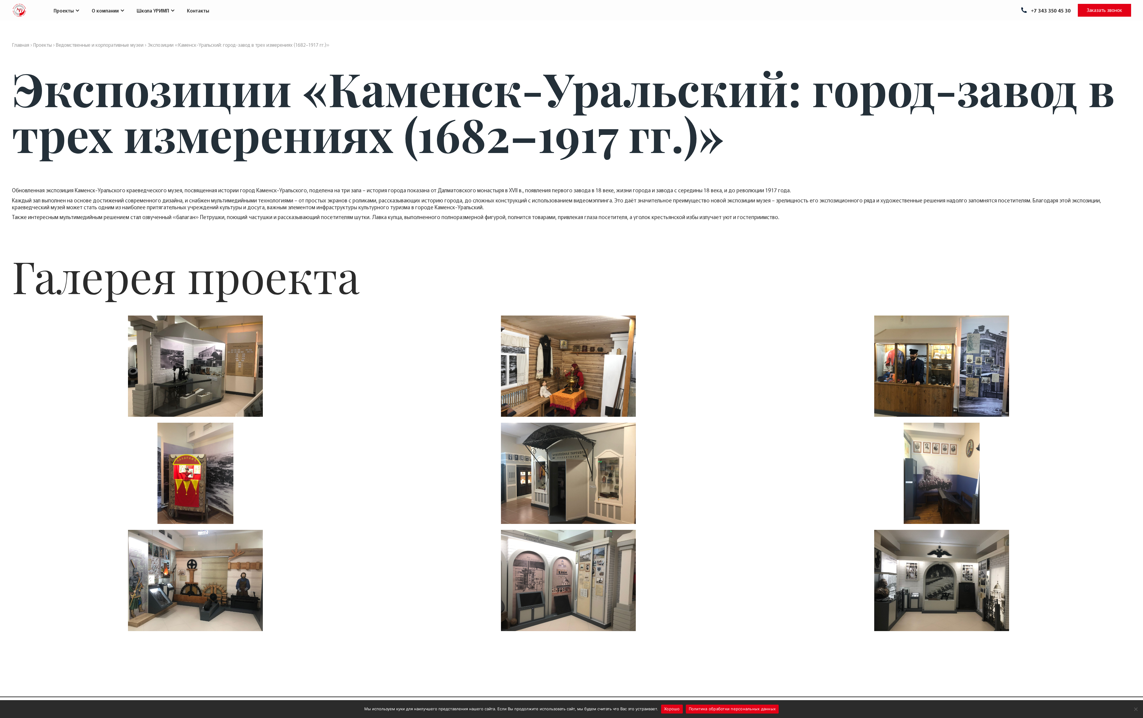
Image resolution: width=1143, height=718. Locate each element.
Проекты (64, 10)
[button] (67, 10)
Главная (20, 44)
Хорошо (672, 708)
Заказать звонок (1104, 9)
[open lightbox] (195, 366)
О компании (105, 10)
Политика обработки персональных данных (732, 708)
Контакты (198, 10)
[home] (19, 10)
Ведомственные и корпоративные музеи (99, 44)
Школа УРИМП (153, 10)
